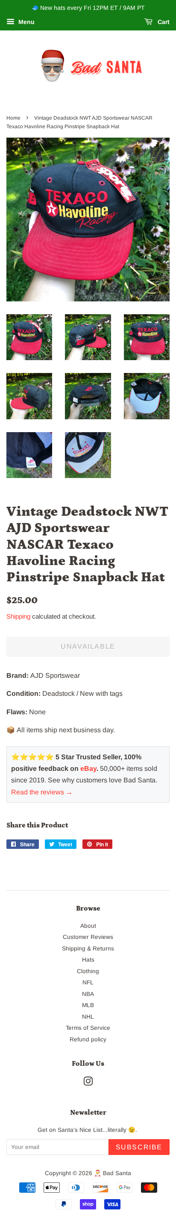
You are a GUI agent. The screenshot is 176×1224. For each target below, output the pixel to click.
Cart (163, 21)
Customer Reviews (88, 937)
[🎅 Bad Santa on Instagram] (88, 1083)
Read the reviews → (42, 792)
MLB (88, 1005)
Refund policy (88, 1039)
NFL (88, 982)
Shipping (18, 616)
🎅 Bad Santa (112, 1173)
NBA (88, 994)
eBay (88, 768)
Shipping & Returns (88, 948)
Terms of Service (88, 1028)
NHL (88, 1016)
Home (13, 118)
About (88, 926)
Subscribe (139, 1147)
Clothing (88, 971)
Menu (26, 21)
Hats (88, 959)
